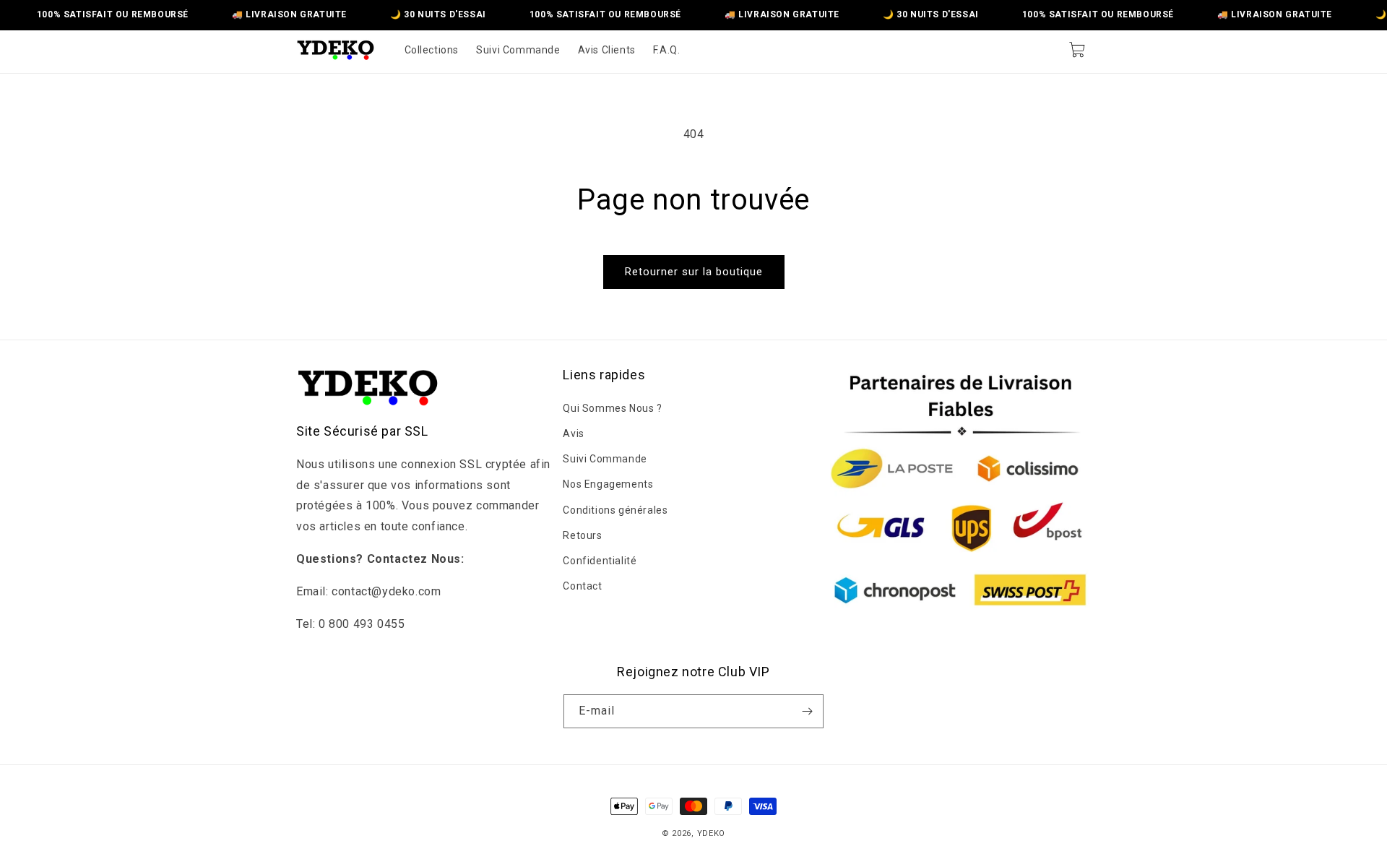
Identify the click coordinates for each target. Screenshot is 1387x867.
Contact (582, 585)
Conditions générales (615, 509)
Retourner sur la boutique (694, 271)
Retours (582, 534)
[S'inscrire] (807, 711)
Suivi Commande (605, 458)
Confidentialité (599, 560)
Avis (573, 433)
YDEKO (711, 833)
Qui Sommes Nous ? (612, 407)
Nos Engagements (608, 484)
